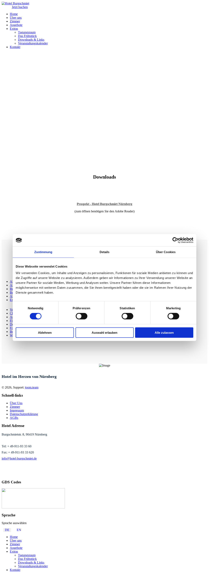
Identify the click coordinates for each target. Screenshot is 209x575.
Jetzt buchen (20, 7)
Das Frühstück (27, 36)
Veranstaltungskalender (33, 43)
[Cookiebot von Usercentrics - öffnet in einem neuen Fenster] (175, 240)
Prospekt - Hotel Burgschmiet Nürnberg (104, 204)
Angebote (16, 25)
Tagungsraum (27, 32)
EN (19, 530)
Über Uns (16, 403)
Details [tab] (105, 252)
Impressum (17, 410)
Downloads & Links (31, 39)
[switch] (81, 316)
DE (7, 530)
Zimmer (15, 21)
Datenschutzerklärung (24, 414)
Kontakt (15, 47)
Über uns (16, 17)
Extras (14, 28)
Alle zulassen (164, 332)
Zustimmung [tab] (43, 252)
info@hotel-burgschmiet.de (19, 458)
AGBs (14, 417)
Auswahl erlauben (104, 332)
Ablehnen (45, 332)
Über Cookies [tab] (166, 252)
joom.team (31, 387)
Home (14, 14)
